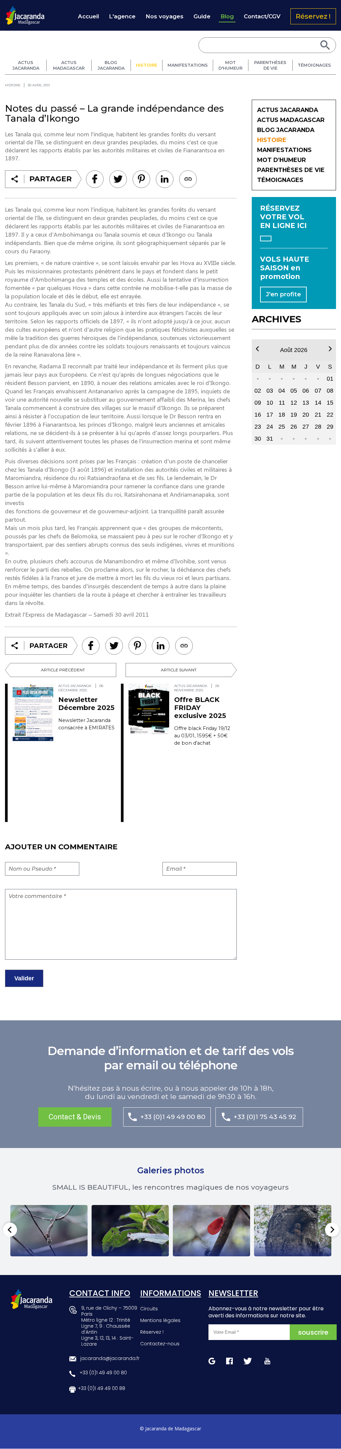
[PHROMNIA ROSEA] (211, 1231)
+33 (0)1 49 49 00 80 (172, 1117)
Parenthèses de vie (270, 65)
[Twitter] (118, 179)
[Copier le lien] (188, 179)
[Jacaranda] (25, 10)
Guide (201, 16)
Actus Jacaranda (25, 65)
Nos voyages (164, 16)
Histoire (146, 65)
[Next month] (330, 349)
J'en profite (283, 294)
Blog (227, 16)
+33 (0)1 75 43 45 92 (264, 1117)
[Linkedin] (141, 179)
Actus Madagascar (69, 65)
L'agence (122, 16)
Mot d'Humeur (230, 65)
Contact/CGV (262, 16)
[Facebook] (95, 179)
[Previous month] (257, 349)
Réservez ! (313, 16)
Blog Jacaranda (111, 65)
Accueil (88, 16)
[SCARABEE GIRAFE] (130, 1231)
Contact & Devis (75, 1117)
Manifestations (188, 65)
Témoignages (314, 65)
